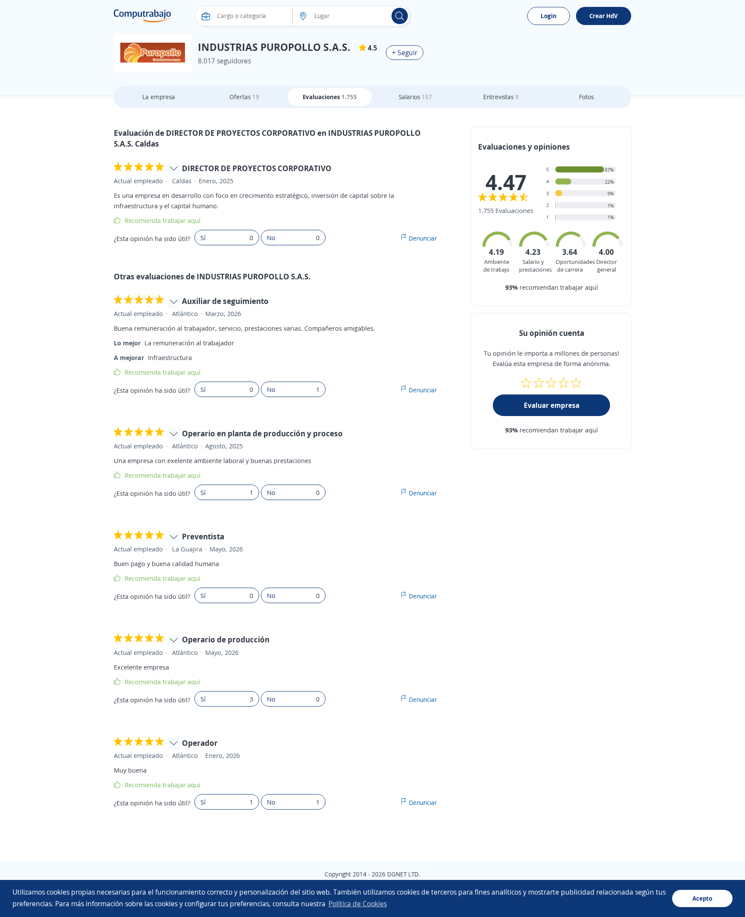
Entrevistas (501, 97)
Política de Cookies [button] (358, 903)
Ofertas (244, 97)
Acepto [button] (702, 898)
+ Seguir (404, 52)
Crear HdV (603, 16)
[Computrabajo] (142, 15)
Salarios (415, 97)
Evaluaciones (330, 97)
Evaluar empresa (551, 405)
